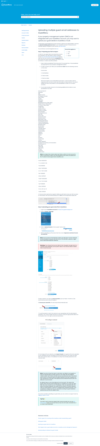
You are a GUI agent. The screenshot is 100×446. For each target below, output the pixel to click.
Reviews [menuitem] (23, 45)
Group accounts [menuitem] (25, 35)
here (57, 48)
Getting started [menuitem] (25, 30)
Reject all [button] (70, 443)
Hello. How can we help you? (30, 14)
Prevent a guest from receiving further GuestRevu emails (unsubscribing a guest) (54, 418)
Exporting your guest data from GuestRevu (46, 424)
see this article (62, 46)
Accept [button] (66, 443)
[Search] (78, 17)
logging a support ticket (43, 395)
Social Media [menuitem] (24, 50)
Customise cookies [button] (60, 443)
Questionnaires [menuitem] (25, 40)
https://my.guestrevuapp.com (65, 209)
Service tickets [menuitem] (25, 47)
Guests (30, 25)
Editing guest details (42, 421)
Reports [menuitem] (23, 42)
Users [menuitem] (23, 52)
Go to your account (18, 5)
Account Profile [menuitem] (25, 33)
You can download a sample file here (50, 57)
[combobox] (49, 17)
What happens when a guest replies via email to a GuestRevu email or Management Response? (57, 427)
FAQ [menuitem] (23, 55)
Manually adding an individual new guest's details (48, 430)
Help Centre (24, 25)
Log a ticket (94, 5)
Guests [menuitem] (23, 38)
